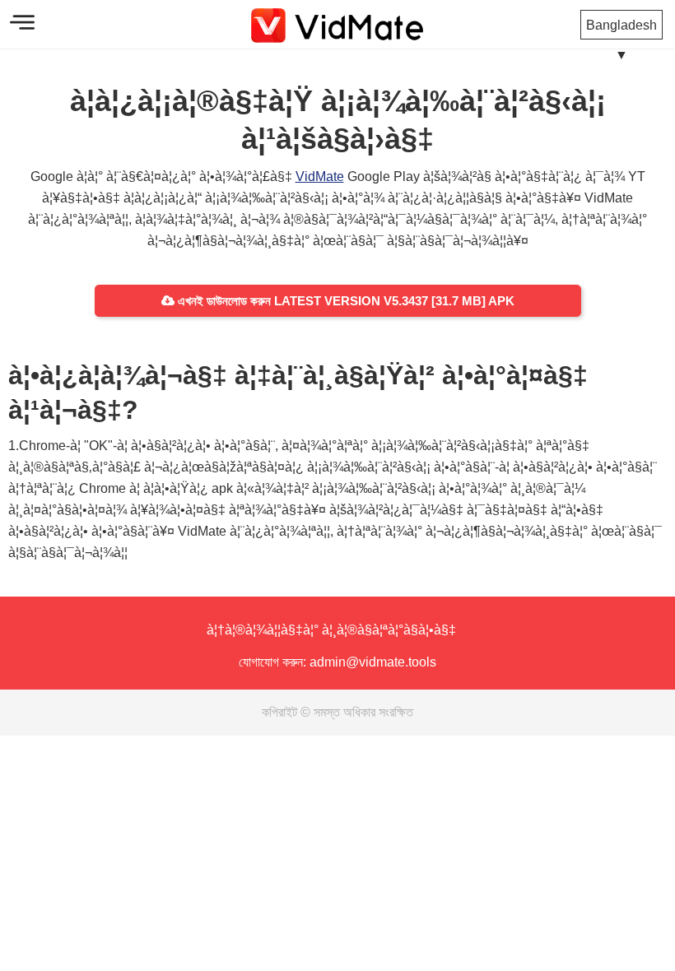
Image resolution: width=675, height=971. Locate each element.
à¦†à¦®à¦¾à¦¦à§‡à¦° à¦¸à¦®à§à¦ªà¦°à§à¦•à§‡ (331, 630)
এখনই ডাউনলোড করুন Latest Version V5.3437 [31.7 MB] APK (344, 301)
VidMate (320, 177)
